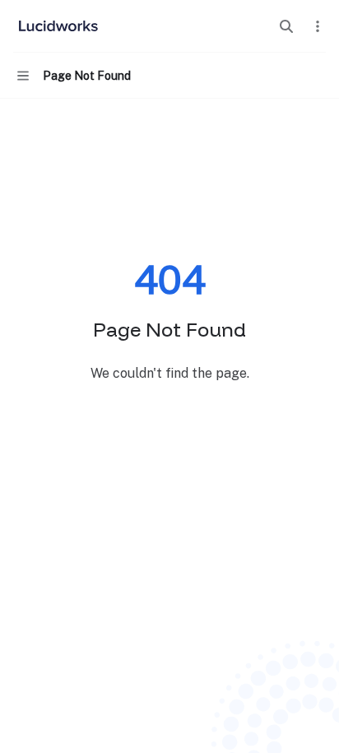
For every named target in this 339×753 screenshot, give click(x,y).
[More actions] (317, 26)
